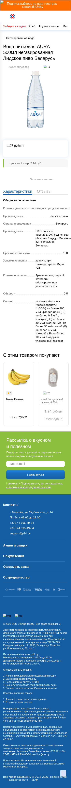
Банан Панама (14, 399)
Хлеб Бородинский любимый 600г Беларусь (52, 401)
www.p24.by (31, 654)
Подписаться (35, 474)
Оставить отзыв (41, 179)
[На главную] (12, 16)
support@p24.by (33, 720)
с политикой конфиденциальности (28, 487)
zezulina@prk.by (40, 754)
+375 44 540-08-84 (20, 754)
